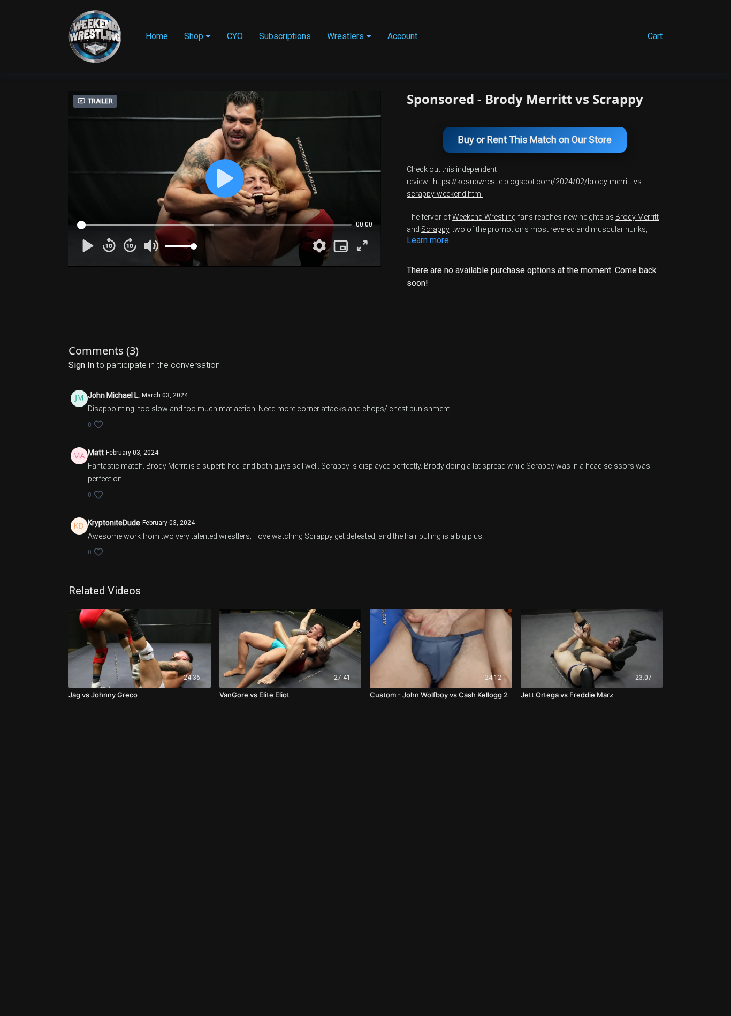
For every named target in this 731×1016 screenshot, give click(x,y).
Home (157, 36)
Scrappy (435, 229)
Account (402, 36)
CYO (235, 36)
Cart (655, 36)
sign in (81, 365)
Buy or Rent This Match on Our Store (535, 139)
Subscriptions (285, 36)
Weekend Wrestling (484, 217)
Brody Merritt (637, 217)
